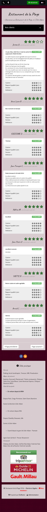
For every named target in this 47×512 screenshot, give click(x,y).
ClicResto (22, 495)
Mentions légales (31, 488)
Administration (34, 495)
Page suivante (37, 347)
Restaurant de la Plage (23, 14)
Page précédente (11, 347)
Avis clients (9, 27)
